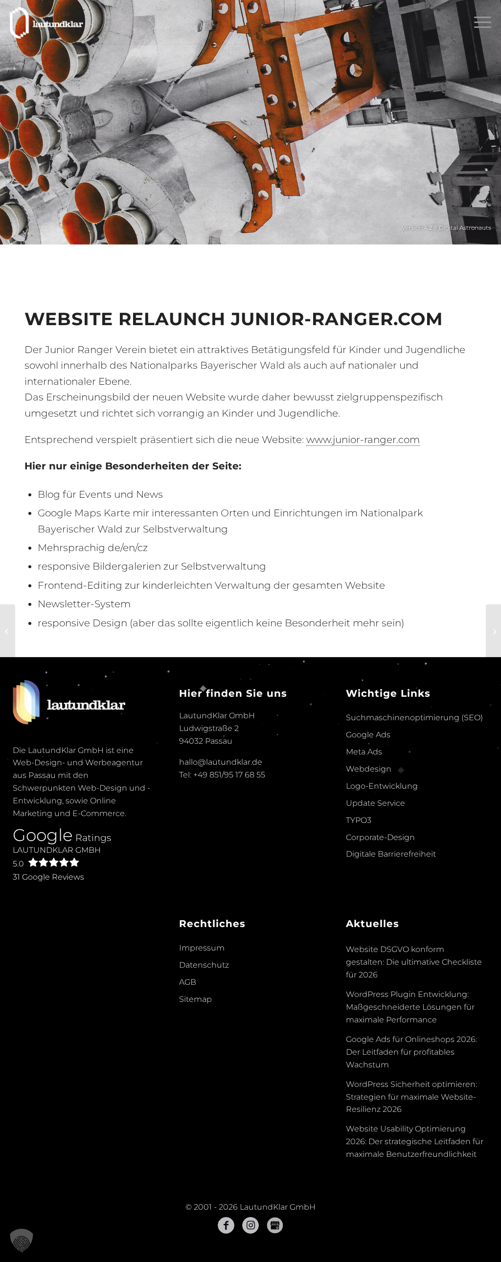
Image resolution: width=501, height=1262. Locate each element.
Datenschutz (204, 965)
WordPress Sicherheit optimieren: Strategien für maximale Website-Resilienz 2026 (411, 1097)
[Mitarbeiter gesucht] (7, 631)
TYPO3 (358, 820)
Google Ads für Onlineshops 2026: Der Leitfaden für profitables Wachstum (411, 1052)
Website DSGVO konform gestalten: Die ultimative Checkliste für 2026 (414, 962)
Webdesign (368, 769)
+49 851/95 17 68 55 (229, 774)
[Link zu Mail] (275, 1225)
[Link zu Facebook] (226, 1225)
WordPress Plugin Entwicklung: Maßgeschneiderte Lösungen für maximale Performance (410, 1007)
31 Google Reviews (48, 877)
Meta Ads (364, 751)
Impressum (202, 947)
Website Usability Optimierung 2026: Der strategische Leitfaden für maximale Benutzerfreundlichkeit (414, 1141)
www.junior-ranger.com (363, 439)
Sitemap (195, 999)
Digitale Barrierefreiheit (391, 854)
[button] (21, 1240)
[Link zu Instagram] (250, 1225)
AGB (187, 982)
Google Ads (368, 734)
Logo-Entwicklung (382, 786)
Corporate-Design (380, 837)
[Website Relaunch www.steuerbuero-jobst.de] (493, 631)
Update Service (375, 803)
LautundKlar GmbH (57, 856)
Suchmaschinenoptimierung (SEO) (414, 717)
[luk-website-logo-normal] (47, 22)
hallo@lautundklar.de (220, 762)
